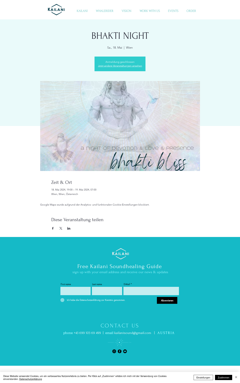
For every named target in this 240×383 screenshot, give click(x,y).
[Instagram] (114, 351)
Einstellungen (203, 377)
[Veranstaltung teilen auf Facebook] (52, 228)
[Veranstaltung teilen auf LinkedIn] (68, 228)
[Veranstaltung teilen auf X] (60, 228)
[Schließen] (236, 377)
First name (66, 284)
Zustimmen (223, 377)
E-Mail (127, 284)
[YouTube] (125, 351)
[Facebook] (119, 351)
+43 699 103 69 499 (87, 333)
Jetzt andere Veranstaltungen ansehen (120, 65)
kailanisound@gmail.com (132, 333)
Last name (97, 284)
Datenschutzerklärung (30, 379)
